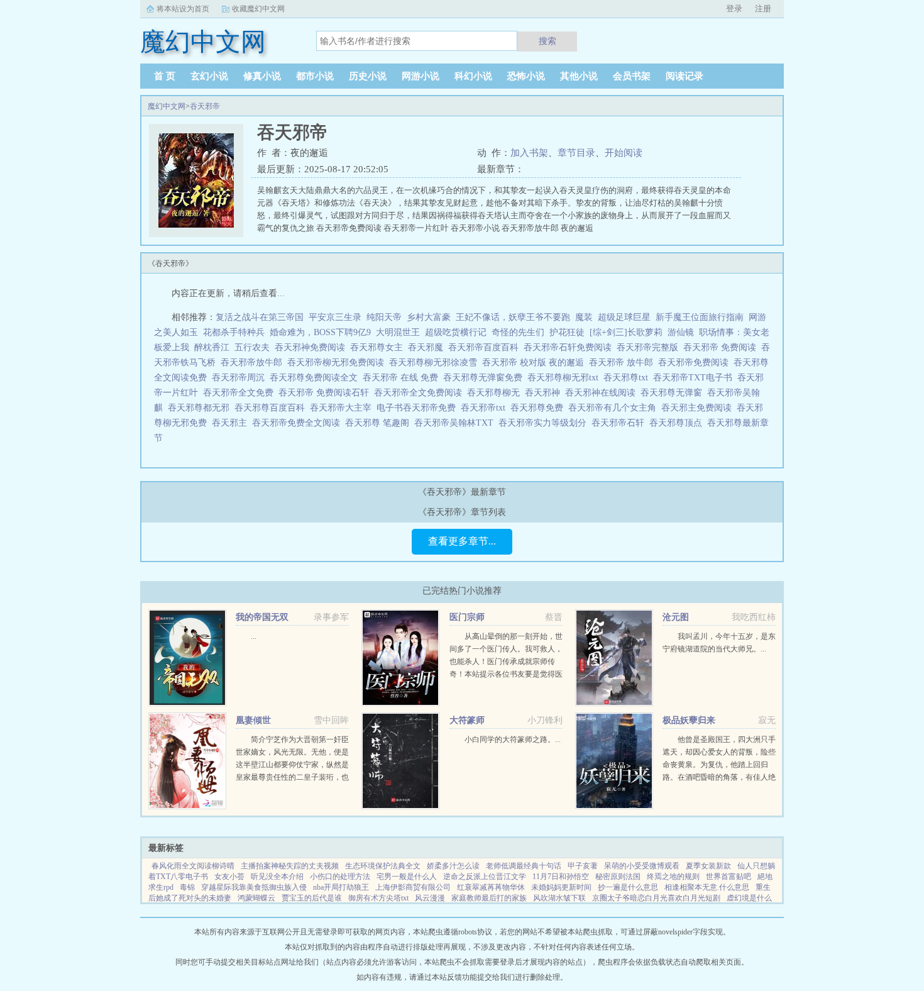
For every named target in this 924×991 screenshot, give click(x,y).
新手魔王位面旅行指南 (700, 317)
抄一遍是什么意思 (628, 887)
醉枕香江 (211, 347)
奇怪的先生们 (518, 332)
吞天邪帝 (205, 106)
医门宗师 (467, 617)
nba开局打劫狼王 (341, 887)
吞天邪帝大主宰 (343, 407)
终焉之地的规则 (673, 876)
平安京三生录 (335, 317)
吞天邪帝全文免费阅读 (420, 392)
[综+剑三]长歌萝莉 (626, 332)
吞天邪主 (232, 423)
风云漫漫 (430, 898)
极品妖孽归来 (689, 720)
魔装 (584, 317)
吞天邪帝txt (485, 407)
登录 (734, 8)
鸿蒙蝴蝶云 (256, 898)
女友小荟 (229, 876)
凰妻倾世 (253, 720)
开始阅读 (623, 153)
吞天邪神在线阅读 (603, 392)
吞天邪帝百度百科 (486, 347)
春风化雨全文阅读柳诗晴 (192, 865)
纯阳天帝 (384, 317)
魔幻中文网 (166, 106)
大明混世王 (398, 332)
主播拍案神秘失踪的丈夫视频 (290, 865)
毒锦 (187, 887)
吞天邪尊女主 (379, 347)
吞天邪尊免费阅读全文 (316, 377)
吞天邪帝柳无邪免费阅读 (338, 362)
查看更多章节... (462, 541)
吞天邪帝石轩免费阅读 (570, 347)
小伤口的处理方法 (340, 876)
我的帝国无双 (262, 617)
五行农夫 (252, 347)
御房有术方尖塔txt (378, 898)
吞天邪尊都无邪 (201, 407)
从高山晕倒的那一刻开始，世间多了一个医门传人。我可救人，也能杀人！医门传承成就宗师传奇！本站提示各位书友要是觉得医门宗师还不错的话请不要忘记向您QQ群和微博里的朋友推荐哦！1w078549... (506, 674)
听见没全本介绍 (277, 876)
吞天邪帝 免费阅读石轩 (326, 392)
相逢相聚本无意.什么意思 (706, 887)
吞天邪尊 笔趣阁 (379, 423)
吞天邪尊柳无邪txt (565, 377)
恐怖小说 (526, 76)
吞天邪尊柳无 (496, 392)
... (253, 636)
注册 (763, 8)
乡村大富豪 (429, 317)
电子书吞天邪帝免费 (419, 407)
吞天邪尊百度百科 (272, 407)
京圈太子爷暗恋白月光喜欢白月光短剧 (656, 898)
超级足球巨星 (624, 317)
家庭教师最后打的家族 (489, 898)
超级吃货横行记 (456, 332)
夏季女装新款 (708, 865)
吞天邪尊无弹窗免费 (485, 377)
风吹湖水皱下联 (559, 898)
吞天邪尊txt (628, 377)
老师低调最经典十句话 (523, 865)
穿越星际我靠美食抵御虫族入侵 (254, 887)
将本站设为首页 (183, 8)
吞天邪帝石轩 (620, 423)
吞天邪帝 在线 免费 (403, 377)
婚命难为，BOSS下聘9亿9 (320, 332)
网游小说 (420, 76)
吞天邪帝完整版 (650, 347)
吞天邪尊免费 (539, 407)
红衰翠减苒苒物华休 (491, 887)
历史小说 (368, 76)
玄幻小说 (209, 76)
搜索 (547, 41)
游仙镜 (681, 332)
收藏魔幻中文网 (258, 8)
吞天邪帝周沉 (241, 377)
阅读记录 (684, 76)
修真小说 (262, 76)
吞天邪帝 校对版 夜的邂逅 (535, 362)
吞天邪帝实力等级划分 (544, 423)
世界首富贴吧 (728, 876)
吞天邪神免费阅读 (312, 347)
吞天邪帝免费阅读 (696, 362)
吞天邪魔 (428, 347)
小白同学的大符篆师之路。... (513, 739)
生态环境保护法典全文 (383, 865)
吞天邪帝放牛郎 (254, 362)
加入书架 (529, 153)
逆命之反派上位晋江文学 (484, 876)
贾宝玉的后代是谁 (312, 898)
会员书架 (632, 76)
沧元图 (676, 617)
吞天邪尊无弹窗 (674, 392)
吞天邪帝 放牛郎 (623, 362)
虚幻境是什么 (749, 898)
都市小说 (315, 76)
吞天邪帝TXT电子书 (695, 377)
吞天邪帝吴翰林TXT (456, 423)
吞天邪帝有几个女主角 (614, 407)
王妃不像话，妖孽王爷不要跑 (513, 317)
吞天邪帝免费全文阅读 (298, 423)
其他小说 (579, 76)
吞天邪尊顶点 (678, 423)
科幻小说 (473, 76)
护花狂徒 (567, 332)
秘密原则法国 (618, 876)
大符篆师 (467, 720)
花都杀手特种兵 (234, 332)
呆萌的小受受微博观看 (641, 865)
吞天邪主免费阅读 (699, 407)
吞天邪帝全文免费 (240, 392)
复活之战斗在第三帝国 (260, 317)
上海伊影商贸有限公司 (413, 887)
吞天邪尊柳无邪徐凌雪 (435, 362)
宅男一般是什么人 (407, 876)
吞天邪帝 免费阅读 (722, 347)
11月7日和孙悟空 (560, 876)
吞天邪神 (545, 392)
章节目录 (576, 153)
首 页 (164, 76)
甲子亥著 (583, 865)
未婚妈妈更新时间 (561, 887)
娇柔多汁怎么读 (453, 865)
